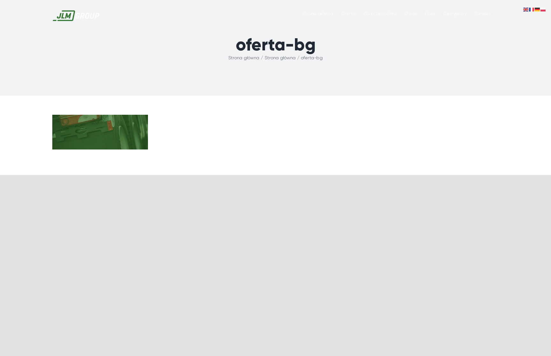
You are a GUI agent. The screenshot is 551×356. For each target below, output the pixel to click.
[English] (526, 9)
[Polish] (543, 9)
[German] (537, 9)
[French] (532, 9)
